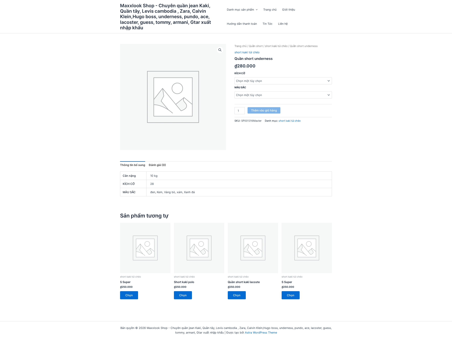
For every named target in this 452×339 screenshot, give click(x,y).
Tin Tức (267, 23)
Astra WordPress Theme (261, 332)
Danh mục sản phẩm (240, 9)
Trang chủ (269, 9)
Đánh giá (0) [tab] (157, 165)
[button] (256, 9)
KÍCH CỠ (239, 73)
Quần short (256, 46)
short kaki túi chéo (276, 46)
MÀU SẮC (240, 87)
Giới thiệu (288, 9)
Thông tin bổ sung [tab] (132, 165)
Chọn (129, 295)
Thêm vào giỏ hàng (264, 110)
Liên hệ (283, 23)
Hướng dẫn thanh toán (242, 23)
